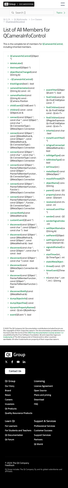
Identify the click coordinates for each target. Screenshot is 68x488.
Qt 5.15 (6, 19)
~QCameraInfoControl (21, 79)
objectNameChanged (20, 72)
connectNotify (17, 212)
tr (47, 277)
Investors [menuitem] (9, 404)
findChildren (52, 107)
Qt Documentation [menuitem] (14, 435)
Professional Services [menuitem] (44, 426)
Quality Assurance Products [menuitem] (18, 413)
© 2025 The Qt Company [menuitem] (17, 463)
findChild (50, 97)
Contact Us (15, 371)
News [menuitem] (8, 395)
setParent (51, 235)
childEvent (15, 105)
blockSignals (16, 83)
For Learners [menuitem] (11, 426)
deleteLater (15, 63)
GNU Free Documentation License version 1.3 (45, 332)
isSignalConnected (55, 145)
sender (49, 216)
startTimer (51, 254)
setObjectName (54, 228)
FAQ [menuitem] (36, 404)
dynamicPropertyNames (22, 307)
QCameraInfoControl (52, 44)
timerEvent (51, 270)
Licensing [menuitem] (39, 381)
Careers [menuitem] (9, 399)
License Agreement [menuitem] (43, 386)
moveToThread (53, 178)
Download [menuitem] (39, 399)
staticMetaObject (54, 261)
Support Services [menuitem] (42, 435)
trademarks (7, 337)
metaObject (52, 171)
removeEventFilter (55, 209)
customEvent (16, 220)
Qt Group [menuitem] (10, 381)
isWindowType (53, 159)
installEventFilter (54, 137)
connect (14, 117)
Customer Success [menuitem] (43, 430)
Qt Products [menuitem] (11, 408)
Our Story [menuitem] (9, 386)
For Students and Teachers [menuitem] (18, 430)
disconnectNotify (18, 291)
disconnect (15, 224)
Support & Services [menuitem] (45, 421)
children (14, 109)
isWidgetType (52, 155)
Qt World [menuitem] (38, 444)
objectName (52, 183)
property (50, 194)
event (13, 314)
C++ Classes (36, 19)
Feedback (9, 465)
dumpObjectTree (18, 303)
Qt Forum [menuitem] (9, 439)
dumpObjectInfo (18, 298)
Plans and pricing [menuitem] (42, 395)
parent (49, 190)
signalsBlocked (53, 247)
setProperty (52, 240)
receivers (50, 202)
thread (49, 266)
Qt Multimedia (20, 19)
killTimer (50, 167)
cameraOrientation (19, 88)
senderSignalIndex (55, 221)
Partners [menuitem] (38, 439)
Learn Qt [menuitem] (10, 421)
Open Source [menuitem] (40, 390)
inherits (50, 130)
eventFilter (51, 89)
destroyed (15, 67)
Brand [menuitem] (8, 390)
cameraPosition (17, 95)
